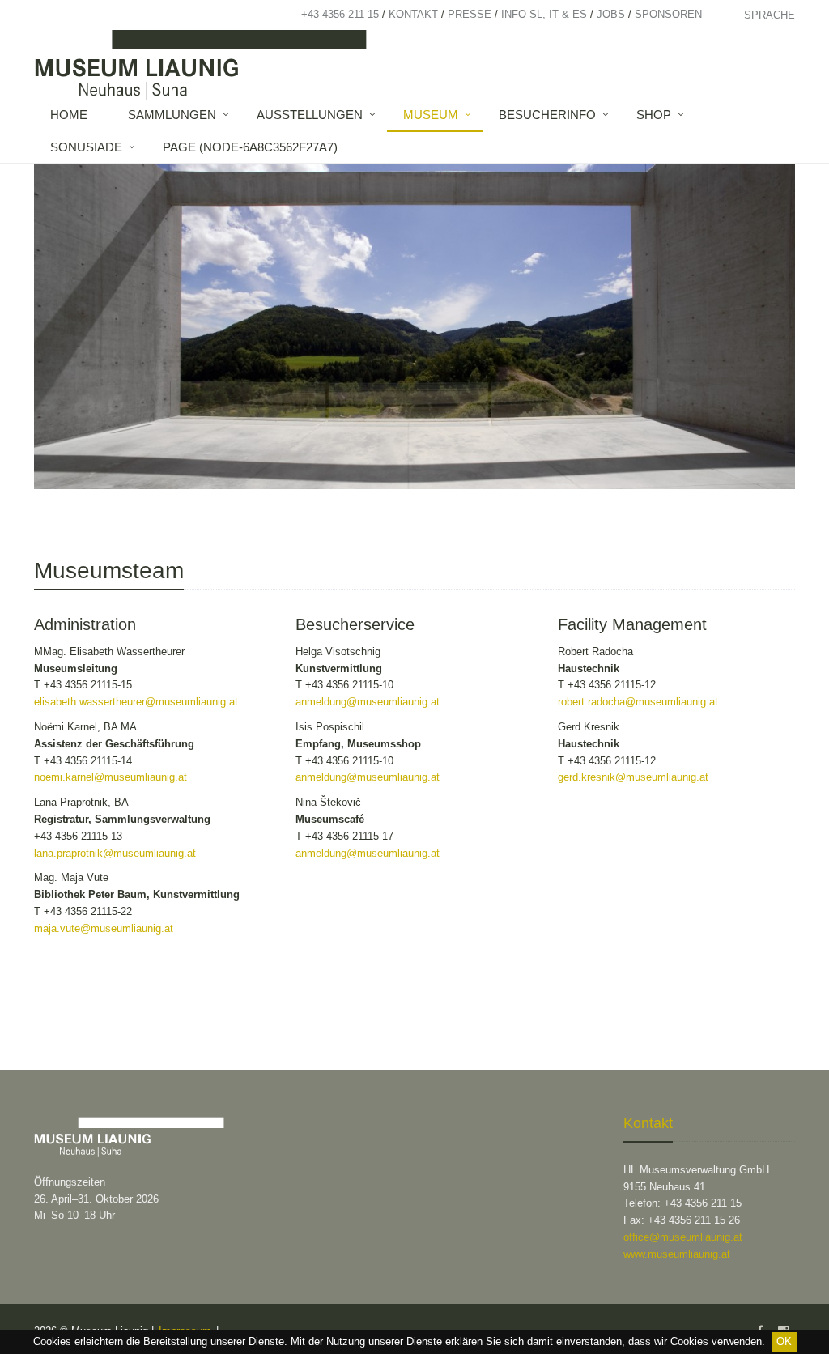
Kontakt (413, 14)
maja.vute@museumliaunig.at (103, 928)
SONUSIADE (86, 147)
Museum (430, 114)
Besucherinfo (547, 114)
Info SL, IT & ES (544, 14)
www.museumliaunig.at (676, 1254)
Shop (653, 114)
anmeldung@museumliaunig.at (367, 702)
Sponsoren (668, 14)
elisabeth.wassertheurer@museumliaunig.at (136, 702)
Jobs (611, 14)
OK (784, 1341)
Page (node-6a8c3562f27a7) (250, 147)
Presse (469, 14)
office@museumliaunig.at (682, 1237)
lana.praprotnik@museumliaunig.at (115, 853)
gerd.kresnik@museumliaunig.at (633, 777)
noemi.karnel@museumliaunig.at (110, 777)
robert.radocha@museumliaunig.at (638, 702)
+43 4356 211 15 (340, 14)
